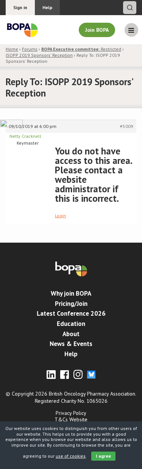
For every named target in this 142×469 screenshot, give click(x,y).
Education (71, 323)
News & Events (71, 344)
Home (12, 49)
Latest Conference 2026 (71, 313)
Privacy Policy (71, 413)
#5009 (126, 126)
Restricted (81, 49)
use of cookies (71, 456)
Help (47, 7)
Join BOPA (97, 29)
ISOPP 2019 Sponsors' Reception (39, 55)
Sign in (20, 7)
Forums (29, 49)
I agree (103, 456)
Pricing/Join (71, 303)
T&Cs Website (71, 419)
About (71, 334)
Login (60, 215)
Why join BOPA (71, 293)
